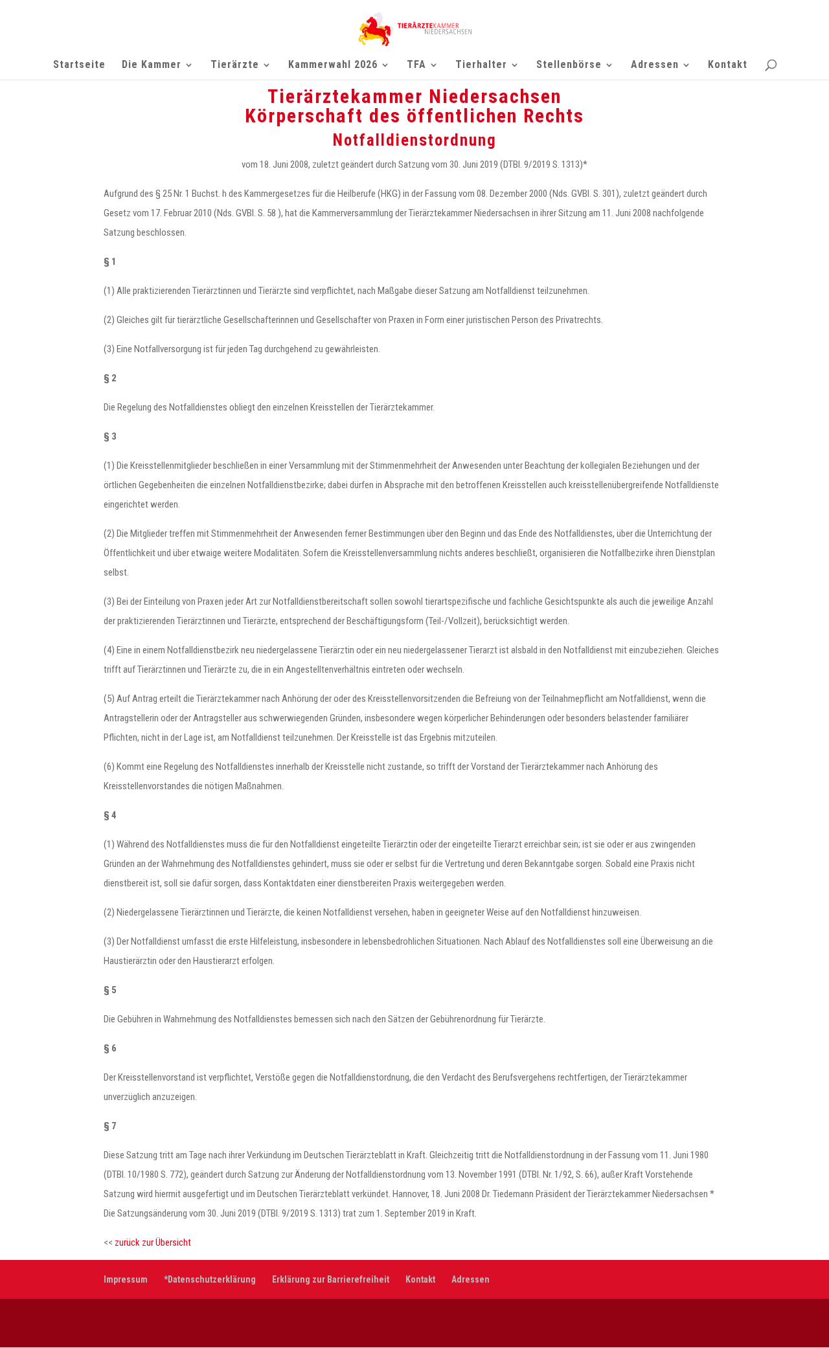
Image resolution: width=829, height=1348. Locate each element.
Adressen (655, 65)
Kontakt (727, 65)
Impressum (126, 1279)
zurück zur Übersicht (153, 1242)
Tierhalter (481, 65)
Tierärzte (234, 65)
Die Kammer (151, 65)
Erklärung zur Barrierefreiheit (330, 1279)
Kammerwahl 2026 (333, 65)
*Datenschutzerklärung (210, 1279)
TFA (416, 65)
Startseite (79, 65)
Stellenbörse (569, 65)
